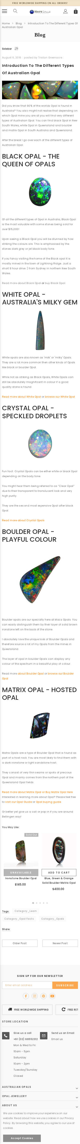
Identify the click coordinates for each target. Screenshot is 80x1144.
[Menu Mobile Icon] (4, 11)
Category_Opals (52, 918)
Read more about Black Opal (21, 283)
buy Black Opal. (55, 283)
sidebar (7, 48)
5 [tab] (47, 903)
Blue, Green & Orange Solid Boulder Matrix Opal (59, 881)
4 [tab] (43, 903)
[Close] (75, 1091)
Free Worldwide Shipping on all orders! (39, 3)
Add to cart (59, 872)
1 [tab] (33, 903)
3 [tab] (40, 903)
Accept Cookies (22, 1138)
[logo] (40, 11)
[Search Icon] (15, 11)
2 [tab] (36, 903)
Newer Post (60, 943)
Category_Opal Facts (19, 918)
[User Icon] (65, 11)
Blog (19, 23)
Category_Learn (26, 911)
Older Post (20, 943)
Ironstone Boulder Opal (21, 878)
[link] (21, 850)
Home (6, 23)
